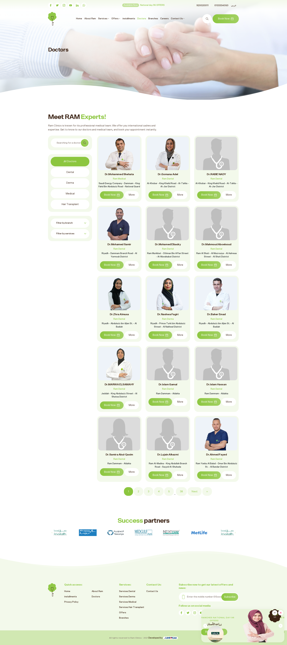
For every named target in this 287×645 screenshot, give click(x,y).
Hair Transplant (70, 204)
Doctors (141, 18)
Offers (122, 613)
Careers (164, 18)
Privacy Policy (71, 602)
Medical (70, 193)
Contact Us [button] (177, 18)
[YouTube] (70, 5)
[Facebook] (50, 5)
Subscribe (230, 597)
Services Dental (127, 591)
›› (207, 491)
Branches (153, 18)
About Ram (90, 18)
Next (194, 491)
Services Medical (127, 602)
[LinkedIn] (77, 5)
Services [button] (103, 18)
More (132, 195)
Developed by (155, 638)
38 (181, 491)
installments (129, 18)
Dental (70, 172)
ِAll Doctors (70, 161)
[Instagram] (64, 5)
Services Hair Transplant (131, 607)
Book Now (224, 18)
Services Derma (127, 597)
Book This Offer (257, 632)
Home (79, 18)
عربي (233, 5)
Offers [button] (115, 18)
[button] (280, 625)
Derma (70, 183)
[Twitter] (57, 5)
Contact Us (152, 591)
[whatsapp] (84, 5)
